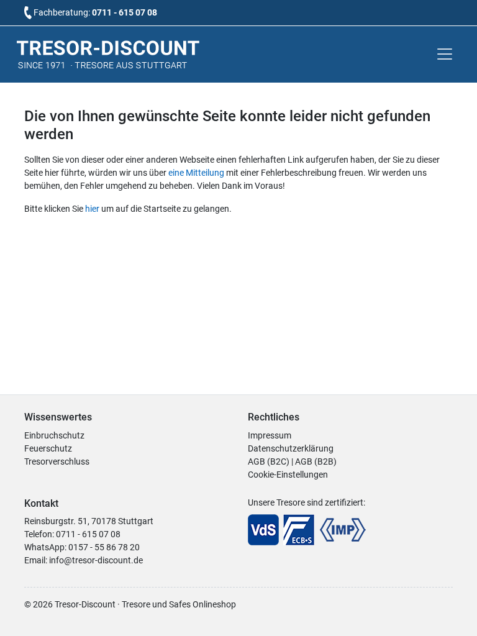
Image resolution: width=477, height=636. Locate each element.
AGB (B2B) (316, 461)
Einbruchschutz (54, 435)
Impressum (269, 435)
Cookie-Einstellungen (288, 474)
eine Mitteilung (196, 173)
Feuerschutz (48, 448)
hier (92, 209)
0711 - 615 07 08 (124, 12)
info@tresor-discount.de (96, 560)
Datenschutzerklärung (291, 448)
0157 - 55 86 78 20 (104, 547)
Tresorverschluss (56, 461)
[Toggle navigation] (444, 54)
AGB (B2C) (268, 461)
